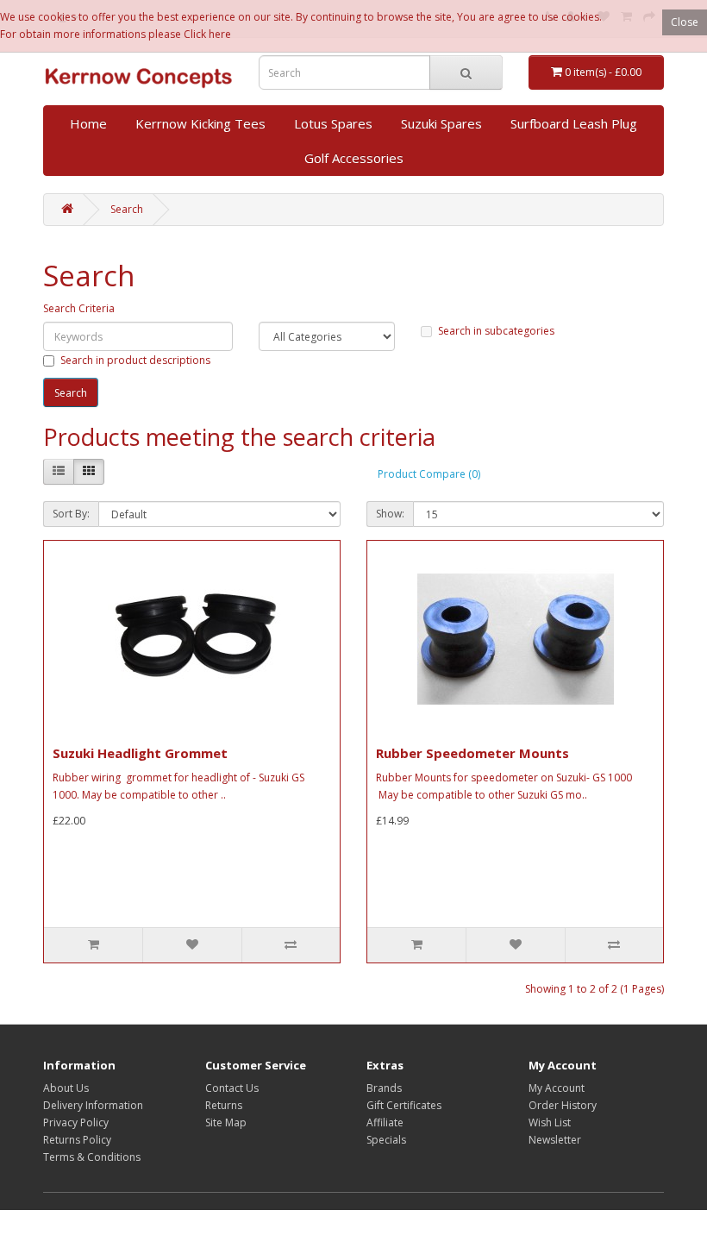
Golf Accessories (354, 157)
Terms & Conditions (92, 1157)
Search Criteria (79, 308)
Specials (386, 1139)
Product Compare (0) (429, 474)
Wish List (550, 1122)
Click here (207, 34)
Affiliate (385, 1122)
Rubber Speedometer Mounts (472, 753)
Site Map (226, 1122)
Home (88, 123)
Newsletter (555, 1139)
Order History (563, 1105)
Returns (223, 1105)
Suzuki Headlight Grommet (140, 753)
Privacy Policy (76, 1122)
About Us (66, 1088)
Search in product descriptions (135, 360)
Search (126, 209)
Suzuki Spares (441, 123)
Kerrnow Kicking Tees (200, 123)
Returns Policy (77, 1139)
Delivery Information (93, 1105)
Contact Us (232, 1088)
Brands (384, 1088)
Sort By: (71, 513)
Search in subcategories (496, 330)
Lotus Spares (333, 123)
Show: (390, 513)
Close (684, 22)
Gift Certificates (403, 1105)
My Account (557, 1088)
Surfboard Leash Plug (573, 123)
